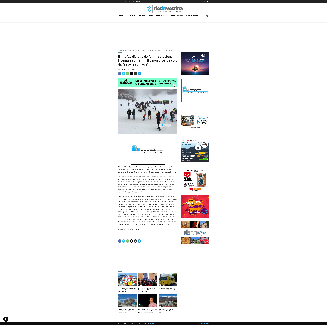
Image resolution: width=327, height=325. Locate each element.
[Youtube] (208, 1)
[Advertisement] (163, 35)
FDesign (151, 323)
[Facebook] (202, 1)
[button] (207, 16)
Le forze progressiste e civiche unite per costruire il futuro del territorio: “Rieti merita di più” (127, 290)
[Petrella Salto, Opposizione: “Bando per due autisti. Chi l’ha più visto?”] (168, 279)
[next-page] (122, 316)
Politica (124, 50)
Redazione (124, 69)
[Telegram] (139, 73)
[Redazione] (119, 69)
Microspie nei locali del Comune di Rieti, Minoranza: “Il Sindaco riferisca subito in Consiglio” (147, 290)
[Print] (135, 73)
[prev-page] (119, 316)
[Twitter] (123, 73)
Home (119, 50)
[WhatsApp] (127, 73)
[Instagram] (205, 1)
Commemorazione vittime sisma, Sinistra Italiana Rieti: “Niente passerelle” (167, 311)
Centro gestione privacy (203, 323)
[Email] (131, 73)
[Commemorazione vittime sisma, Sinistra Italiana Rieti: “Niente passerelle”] (168, 300)
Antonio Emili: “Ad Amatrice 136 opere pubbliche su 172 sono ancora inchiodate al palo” (127, 311)
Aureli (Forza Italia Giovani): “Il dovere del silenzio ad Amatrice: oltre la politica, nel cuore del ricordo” (147, 311)
